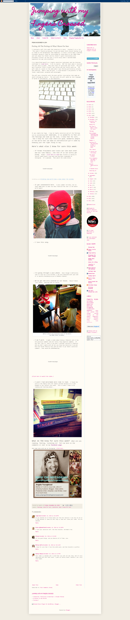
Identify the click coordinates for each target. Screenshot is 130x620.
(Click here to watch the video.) (43, 376)
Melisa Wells (39, 545)
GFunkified (91, 273)
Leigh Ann (38, 515)
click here (59, 448)
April (91, 187)
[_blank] (92, 332)
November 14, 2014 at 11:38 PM (54, 527)
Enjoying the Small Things (92, 256)
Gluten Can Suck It (56, 38)
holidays (90, 301)
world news (53, 179)
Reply (37, 523)
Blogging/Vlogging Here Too (76, 38)
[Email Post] (63, 505)
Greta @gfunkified (41, 527)
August (92, 178)
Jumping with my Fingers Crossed (60, 18)
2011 (89, 200)
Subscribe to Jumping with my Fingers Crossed (91, 49)
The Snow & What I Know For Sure (93, 128)
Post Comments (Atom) (46, 587)
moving (96, 313)
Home (32, 38)
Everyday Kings (92, 285)
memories (90, 304)
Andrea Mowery (39, 553)
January (92, 193)
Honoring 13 (92, 170)
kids (96, 299)
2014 (89, 115)
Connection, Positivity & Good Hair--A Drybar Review (48, 596)
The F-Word (92, 149)
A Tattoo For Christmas (93, 152)
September (92, 175)
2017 (89, 109)
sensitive (55, 507)
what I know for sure (65, 507)
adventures (89, 322)
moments (89, 310)
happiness (95, 316)
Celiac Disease (92, 318)
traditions (90, 309)
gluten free (94, 312)
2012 (89, 198)
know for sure (47, 507)
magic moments (92, 319)
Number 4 (91, 140)
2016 (89, 111)
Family (90, 299)
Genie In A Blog (92, 262)
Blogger (68, 610)
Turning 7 (36, 600)
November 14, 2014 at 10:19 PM (50, 515)
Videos (65, 38)
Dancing (89, 306)
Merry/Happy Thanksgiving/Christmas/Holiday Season (93, 136)
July (91, 181)
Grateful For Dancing (93, 122)
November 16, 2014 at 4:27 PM (52, 553)
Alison (37, 536)
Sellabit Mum (92, 271)
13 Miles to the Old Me (39, 598)
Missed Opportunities (93, 165)
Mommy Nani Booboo (91, 259)
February (92, 191)
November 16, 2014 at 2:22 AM (48, 536)
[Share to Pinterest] (72, 505)
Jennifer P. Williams (91, 265)
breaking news (45, 179)
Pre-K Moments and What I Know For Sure (93, 160)
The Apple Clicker (92, 155)
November (92, 119)
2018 (89, 107)
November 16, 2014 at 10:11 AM (51, 545)
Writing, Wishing (90, 288)
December (92, 117)
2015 (89, 113)
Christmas (90, 302)
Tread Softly (92, 253)
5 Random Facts (93, 168)
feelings (39, 507)
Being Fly (92, 124)
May (91, 185)
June (91, 183)
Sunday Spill (92, 275)
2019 (89, 104)
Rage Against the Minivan (92, 268)
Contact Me (45, 38)
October (92, 173)
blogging (90, 307)
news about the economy (66, 179)
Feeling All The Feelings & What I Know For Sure (93, 145)
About (38, 38)
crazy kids (92, 320)
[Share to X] (69, 505)
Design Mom (91, 247)
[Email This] (66, 505)
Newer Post (35, 585)
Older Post (79, 585)
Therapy (91, 131)
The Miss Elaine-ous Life (92, 291)
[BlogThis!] (67, 505)
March (91, 189)
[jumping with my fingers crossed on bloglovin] (93, 327)
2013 (89, 196)
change (88, 313)
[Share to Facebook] (70, 505)
